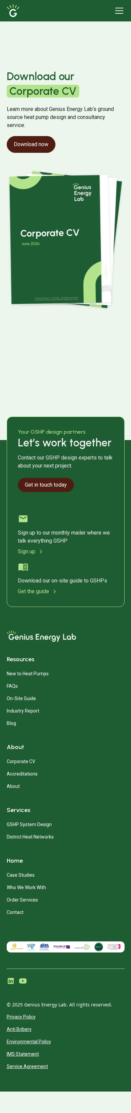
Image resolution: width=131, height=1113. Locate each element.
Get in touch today (46, 485)
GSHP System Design (29, 824)
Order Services (22, 900)
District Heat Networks (30, 837)
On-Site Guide (21, 698)
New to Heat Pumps (28, 673)
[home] (43, 10)
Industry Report (23, 711)
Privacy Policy (21, 1016)
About (13, 786)
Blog (11, 723)
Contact (15, 912)
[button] (118, 11)
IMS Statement (23, 1054)
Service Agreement (27, 1066)
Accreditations (22, 774)
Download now (31, 144)
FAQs (12, 686)
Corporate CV (21, 761)
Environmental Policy (29, 1041)
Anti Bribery (19, 1029)
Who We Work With (26, 887)
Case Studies (21, 875)
